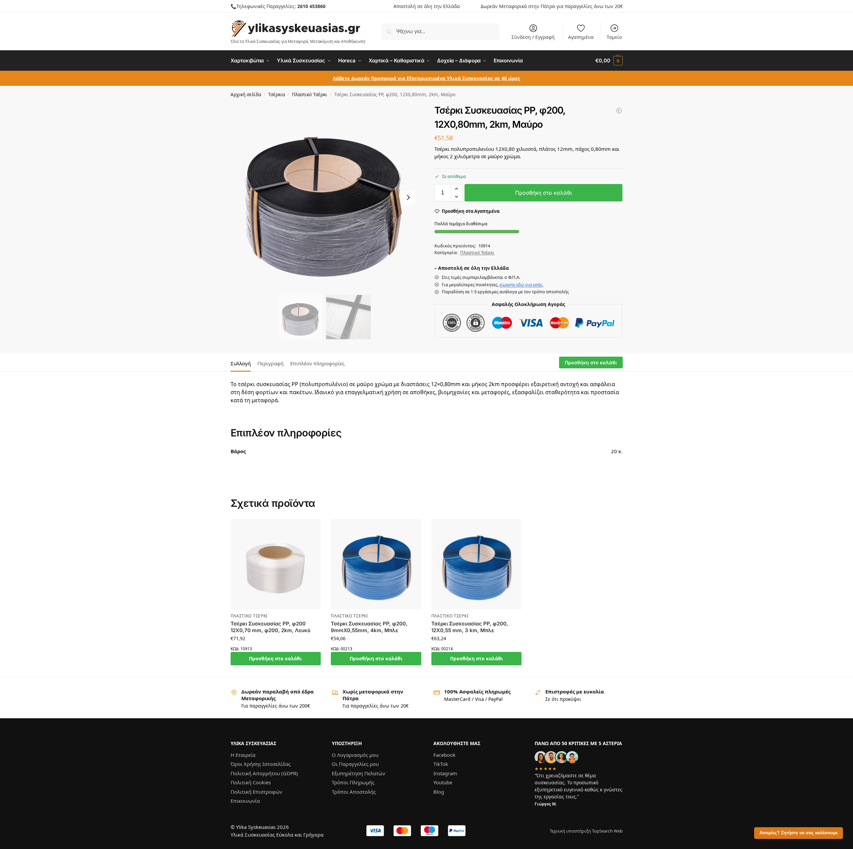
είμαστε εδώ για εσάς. (521, 285)
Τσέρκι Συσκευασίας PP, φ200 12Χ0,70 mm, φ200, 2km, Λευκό (270, 626)
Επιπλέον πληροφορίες (317, 363)
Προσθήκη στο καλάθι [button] (275, 658)
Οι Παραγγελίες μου (355, 764)
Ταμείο (614, 37)
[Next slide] (408, 197)
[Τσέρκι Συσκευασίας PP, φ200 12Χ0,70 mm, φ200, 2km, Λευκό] (276, 564)
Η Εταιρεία (243, 754)
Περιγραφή (270, 363)
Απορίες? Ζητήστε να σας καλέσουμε (798, 833)
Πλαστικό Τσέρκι (309, 95)
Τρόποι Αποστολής (354, 791)
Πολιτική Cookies (251, 782)
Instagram (445, 773)
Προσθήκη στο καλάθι (543, 192)
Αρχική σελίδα (246, 95)
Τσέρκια (276, 95)
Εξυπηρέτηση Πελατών (358, 773)
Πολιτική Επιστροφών (256, 791)
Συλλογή (241, 363)
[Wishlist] (311, 529)
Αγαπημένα (581, 37)
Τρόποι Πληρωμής (353, 782)
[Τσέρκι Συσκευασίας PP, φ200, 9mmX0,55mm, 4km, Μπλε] (619, 110)
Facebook (444, 754)
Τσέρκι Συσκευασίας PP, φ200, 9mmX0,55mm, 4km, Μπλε (369, 626)
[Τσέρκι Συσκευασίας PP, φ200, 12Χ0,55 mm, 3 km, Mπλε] (476, 564)
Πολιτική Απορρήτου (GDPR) (264, 773)
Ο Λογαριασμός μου (355, 754)
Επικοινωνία (245, 800)
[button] (608, 61)
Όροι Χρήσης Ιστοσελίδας (261, 764)
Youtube (442, 782)
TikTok (440, 764)
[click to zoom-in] (325, 197)
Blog (438, 791)
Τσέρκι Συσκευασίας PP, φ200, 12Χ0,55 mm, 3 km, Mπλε (469, 626)
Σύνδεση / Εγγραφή (533, 37)
